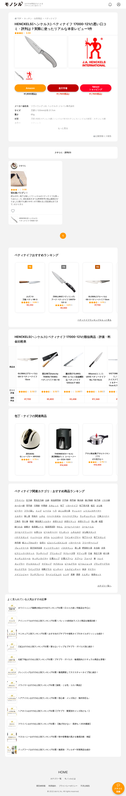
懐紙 (32, 521)
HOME (63, 772)
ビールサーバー (51, 532)
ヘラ (55, 511)
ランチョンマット (88, 516)
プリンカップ (56, 553)
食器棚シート (38, 527)
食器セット (96, 574)
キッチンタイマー (40, 558)
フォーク (88, 558)
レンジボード (57, 537)
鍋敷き (27, 527)
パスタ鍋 (106, 500)
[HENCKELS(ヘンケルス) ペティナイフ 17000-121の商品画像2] (94, 52)
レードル (47, 511)
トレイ (100, 558)
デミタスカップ (33, 564)
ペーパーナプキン (70, 516)
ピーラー (19, 511)
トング (39, 511)
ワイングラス (34, 569)
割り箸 (25, 521)
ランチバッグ (42, 553)
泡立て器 (98, 553)
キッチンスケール (23, 558)
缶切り (43, 543)
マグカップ (47, 564)
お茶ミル (38, 532)
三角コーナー (103, 516)
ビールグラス (71, 564)
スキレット (54, 505)
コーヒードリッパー (24, 532)
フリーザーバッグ (90, 543)
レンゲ (66, 574)
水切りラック (84, 521)
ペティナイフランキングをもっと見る (94, 320)
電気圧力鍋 (39, 500)
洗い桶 (94, 521)
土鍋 (47, 500)
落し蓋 (27, 516)
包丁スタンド (100, 537)
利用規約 (52, 786)
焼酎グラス (47, 569)
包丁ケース (87, 537)
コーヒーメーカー (72, 527)
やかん (60, 527)
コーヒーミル (88, 527)
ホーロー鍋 (20, 505)
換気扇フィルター (43, 521)
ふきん (42, 516)
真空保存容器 (36, 548)
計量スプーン (67, 558)
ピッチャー (58, 569)
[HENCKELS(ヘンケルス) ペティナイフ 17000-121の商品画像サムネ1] (19, 75)
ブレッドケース (22, 548)
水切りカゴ (58, 521)
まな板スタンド (89, 532)
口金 (90, 553)
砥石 (93, 505)
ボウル (47, 537)
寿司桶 (18, 543)
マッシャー (77, 511)
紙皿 (101, 521)
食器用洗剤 (50, 527)
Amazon (30, 88)
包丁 (62, 505)
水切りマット (70, 521)
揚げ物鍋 (89, 500)
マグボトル (58, 564)
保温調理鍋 (56, 500)
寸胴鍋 (37, 505)
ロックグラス (21, 569)
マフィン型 (82, 553)
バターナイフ (72, 505)
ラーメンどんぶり (54, 574)
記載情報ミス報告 (103, 136)
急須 (84, 569)
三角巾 (18, 521)
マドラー (92, 569)
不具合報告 (85, 786)
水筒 (103, 548)
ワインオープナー (73, 537)
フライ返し (29, 511)
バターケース (75, 543)
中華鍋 (44, 505)
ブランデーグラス (102, 564)
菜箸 (73, 574)
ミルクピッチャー (73, 569)
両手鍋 (73, 500)
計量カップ (55, 558)
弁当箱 (97, 548)
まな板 (99, 505)
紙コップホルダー (30, 543)
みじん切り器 (64, 511)
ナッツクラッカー (52, 548)
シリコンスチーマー (92, 511)
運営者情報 (40, 786)
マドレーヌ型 (69, 553)
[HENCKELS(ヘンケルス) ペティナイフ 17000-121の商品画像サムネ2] (29, 75)
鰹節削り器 (87, 548)
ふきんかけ (76, 532)
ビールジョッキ (85, 564)
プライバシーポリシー (68, 786)
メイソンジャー (22, 574)
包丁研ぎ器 (84, 505)
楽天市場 (63, 88)
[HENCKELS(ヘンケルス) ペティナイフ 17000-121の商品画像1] (41, 52)
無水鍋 (80, 500)
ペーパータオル (54, 516)
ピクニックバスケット (25, 553)
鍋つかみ (19, 527)
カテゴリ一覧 (55, 778)
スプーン (79, 558)
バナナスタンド (22, 537)
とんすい (86, 574)
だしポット (64, 532)
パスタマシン (67, 548)
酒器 (78, 574)
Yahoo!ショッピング (95, 88)
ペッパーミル (36, 537)
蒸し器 (78, 548)
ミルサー (19, 516)
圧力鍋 (29, 500)
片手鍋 (65, 500)
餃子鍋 (97, 500)
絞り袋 (106, 553)
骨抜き (35, 516)
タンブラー (20, 564)
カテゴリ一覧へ (104, 586)
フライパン (20, 500)
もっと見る (63, 128)
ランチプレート (37, 574)
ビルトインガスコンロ (57, 543)
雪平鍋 (29, 505)
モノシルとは (70, 778)
